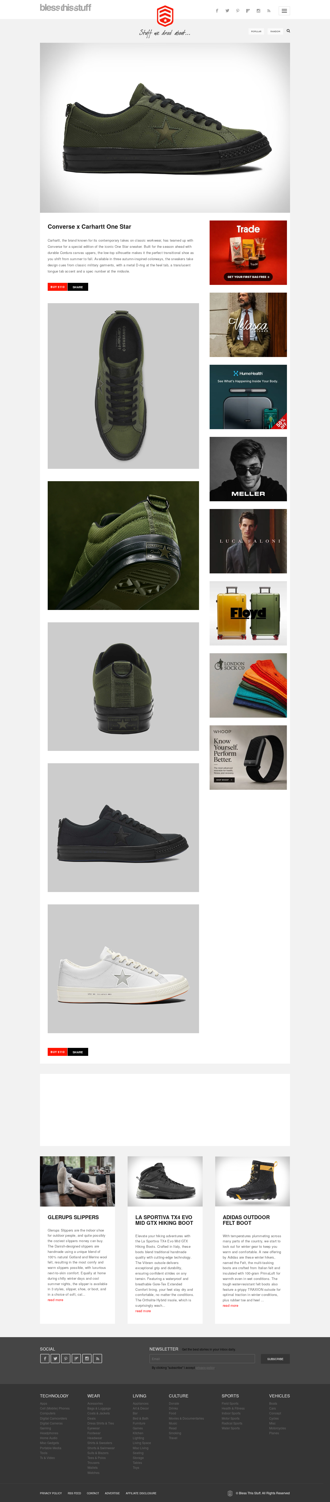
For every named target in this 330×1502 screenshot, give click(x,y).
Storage (138, 1457)
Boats (273, 1403)
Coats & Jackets (98, 1413)
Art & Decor (141, 1408)
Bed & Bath (140, 1418)
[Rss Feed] (268, 10)
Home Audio (48, 1438)
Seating (138, 1452)
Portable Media (50, 1448)
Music (173, 1423)
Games (138, 1428)
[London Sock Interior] (248, 685)
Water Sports (231, 1428)
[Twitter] (227, 10)
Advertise (112, 1493)
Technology (54, 1396)
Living (139, 1396)
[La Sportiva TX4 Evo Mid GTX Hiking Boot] (165, 1181)
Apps (43, 1403)
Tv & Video (47, 1457)
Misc (272, 1423)
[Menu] (284, 10)
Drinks (173, 1408)
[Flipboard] (248, 10)
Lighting (138, 1438)
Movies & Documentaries (186, 1418)
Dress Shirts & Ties (100, 1423)
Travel (173, 1438)
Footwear (94, 1433)
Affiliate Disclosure (141, 1493)
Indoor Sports (231, 1413)
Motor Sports (231, 1418)
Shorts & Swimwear (101, 1448)
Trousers (93, 1462)
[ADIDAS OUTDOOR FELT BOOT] (252, 1181)
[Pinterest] (237, 10)
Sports (230, 1396)
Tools (43, 1452)
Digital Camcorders (53, 1418)
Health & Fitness (233, 1408)
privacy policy (205, 1367)
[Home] (165, 15)
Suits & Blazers (98, 1452)
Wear (93, 1396)
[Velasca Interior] (248, 325)
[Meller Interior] (248, 469)
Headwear (94, 1438)
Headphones (49, 1433)
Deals (91, 1418)
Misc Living (140, 1448)
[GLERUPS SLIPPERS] (77, 1181)
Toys (136, 1467)
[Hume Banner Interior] (248, 397)
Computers (47, 1413)
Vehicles (279, 1396)
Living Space (142, 1442)
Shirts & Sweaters (99, 1442)
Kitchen (138, 1433)
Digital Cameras (51, 1423)
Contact (93, 1493)
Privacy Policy (51, 1493)
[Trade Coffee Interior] (248, 252)
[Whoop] (248, 757)
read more (55, 1299)
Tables (137, 1462)
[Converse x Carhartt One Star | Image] (165, 128)
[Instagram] (258, 10)
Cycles (274, 1418)
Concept (275, 1413)
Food (172, 1413)
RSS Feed (74, 1493)
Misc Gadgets (49, 1442)
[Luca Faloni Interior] (248, 541)
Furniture (139, 1423)
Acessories (95, 1403)
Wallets (92, 1467)
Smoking (175, 1433)
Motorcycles (277, 1428)
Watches (93, 1472)
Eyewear (93, 1428)
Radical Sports (232, 1423)
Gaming (45, 1428)
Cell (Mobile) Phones (55, 1408)
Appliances (140, 1403)
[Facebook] (217, 10)
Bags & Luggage (99, 1408)
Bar (135, 1413)
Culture (178, 1396)
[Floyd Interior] (248, 613)
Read (173, 1428)
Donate (174, 1403)
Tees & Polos (96, 1457)
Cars (272, 1408)
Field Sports (230, 1403)
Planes (274, 1433)
